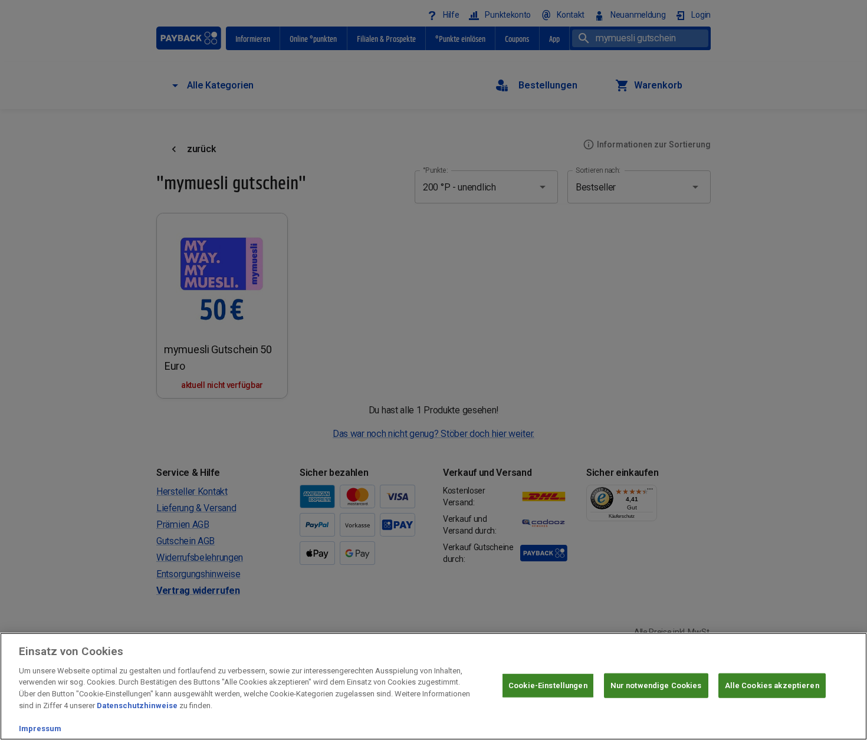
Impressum (40, 727)
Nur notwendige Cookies (656, 685)
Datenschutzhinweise (137, 704)
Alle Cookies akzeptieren (772, 685)
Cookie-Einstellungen (547, 685)
